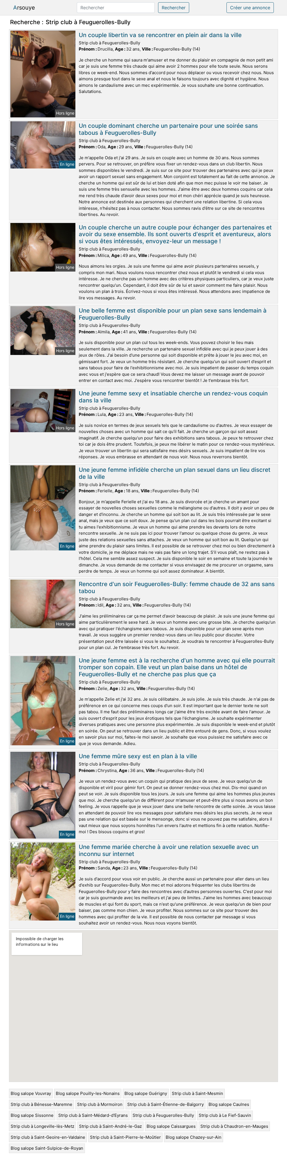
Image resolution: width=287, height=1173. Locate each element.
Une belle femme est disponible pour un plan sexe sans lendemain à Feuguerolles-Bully (173, 314)
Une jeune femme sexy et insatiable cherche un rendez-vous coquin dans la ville (173, 397)
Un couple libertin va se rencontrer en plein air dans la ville (160, 34)
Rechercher (174, 7)
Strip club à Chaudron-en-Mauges (234, 1126)
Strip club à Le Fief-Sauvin (225, 1115)
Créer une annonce (250, 7)
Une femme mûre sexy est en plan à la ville (138, 756)
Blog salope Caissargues (171, 1126)
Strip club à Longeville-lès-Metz (42, 1126)
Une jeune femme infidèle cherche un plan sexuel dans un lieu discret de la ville (174, 473)
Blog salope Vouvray (31, 1093)
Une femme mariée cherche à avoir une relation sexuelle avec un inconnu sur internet (168, 850)
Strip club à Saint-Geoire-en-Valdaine (48, 1137)
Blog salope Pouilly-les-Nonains (88, 1093)
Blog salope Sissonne (32, 1115)
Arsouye (24, 7)
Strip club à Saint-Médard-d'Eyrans (93, 1115)
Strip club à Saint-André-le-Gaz (110, 1126)
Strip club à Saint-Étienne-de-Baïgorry (165, 1104)
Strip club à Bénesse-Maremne (41, 1104)
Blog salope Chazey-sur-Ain (193, 1137)
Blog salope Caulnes (229, 1104)
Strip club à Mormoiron (99, 1104)
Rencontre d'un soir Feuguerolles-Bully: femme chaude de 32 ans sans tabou (177, 587)
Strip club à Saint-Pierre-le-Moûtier (125, 1137)
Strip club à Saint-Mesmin (197, 1093)
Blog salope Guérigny (145, 1093)
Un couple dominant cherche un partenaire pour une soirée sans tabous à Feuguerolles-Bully (168, 129)
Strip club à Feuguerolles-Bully (163, 1115)
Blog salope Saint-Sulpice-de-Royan (47, 1148)
